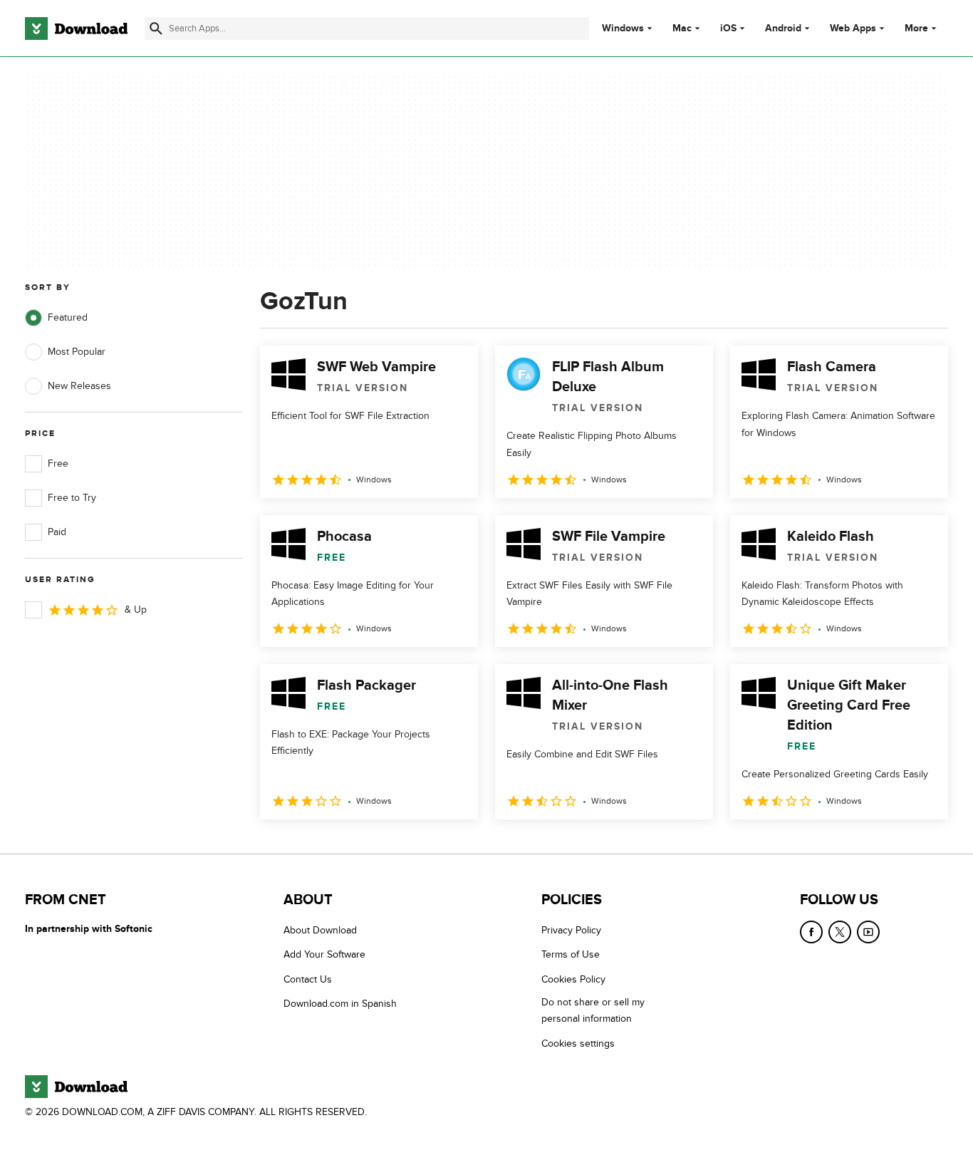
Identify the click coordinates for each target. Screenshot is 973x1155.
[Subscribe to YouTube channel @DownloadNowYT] (868, 932)
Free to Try (72, 498)
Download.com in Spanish (340, 1004)
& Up (136, 610)
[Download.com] (76, 28)
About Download (320, 930)
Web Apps (853, 28)
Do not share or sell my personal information (593, 1010)
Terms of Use (570, 955)
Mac (682, 28)
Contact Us (307, 979)
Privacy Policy (571, 930)
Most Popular (76, 352)
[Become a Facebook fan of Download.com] (811, 932)
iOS (728, 28)
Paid (57, 532)
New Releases (79, 386)
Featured (68, 317)
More (916, 28)
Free (58, 463)
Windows (623, 28)
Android (783, 28)
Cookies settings (578, 1043)
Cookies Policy (573, 979)
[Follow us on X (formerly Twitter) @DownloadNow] (839, 932)
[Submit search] (156, 28)
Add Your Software (324, 955)
